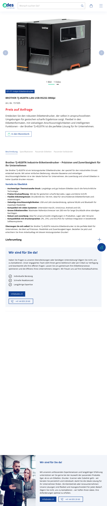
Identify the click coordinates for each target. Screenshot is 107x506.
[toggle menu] (101, 6)
